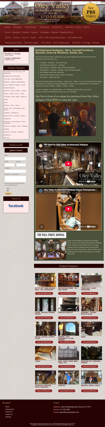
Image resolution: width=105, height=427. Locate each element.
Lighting (6, 129)
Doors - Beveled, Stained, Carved (45, 313)
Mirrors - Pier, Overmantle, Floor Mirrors (66, 338)
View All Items (44, 293)
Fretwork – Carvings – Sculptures (14, 132)
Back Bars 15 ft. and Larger (12, 76)
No (8, 191)
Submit (8, 193)
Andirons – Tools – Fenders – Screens (15, 91)
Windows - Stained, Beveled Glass (88, 313)
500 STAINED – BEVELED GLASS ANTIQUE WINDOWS (57, 68)
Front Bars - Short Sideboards (88, 288)
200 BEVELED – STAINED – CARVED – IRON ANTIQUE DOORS (60, 70)
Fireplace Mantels (9, 88)
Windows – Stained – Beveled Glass (57, 32)
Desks (5, 102)
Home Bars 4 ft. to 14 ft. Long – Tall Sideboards (14, 72)
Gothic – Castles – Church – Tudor (20, 37)
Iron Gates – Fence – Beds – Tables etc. (15, 97)
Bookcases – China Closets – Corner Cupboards (14, 122)
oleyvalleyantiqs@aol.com (69, 412)
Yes (8, 188)
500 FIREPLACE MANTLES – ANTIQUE (52, 65)
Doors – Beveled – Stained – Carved (21, 32)
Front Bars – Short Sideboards (55, 42)
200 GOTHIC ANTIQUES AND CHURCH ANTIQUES (56, 75)
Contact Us (57, 27)
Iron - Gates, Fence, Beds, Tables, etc (68, 361)
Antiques (18, 27)
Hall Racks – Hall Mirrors (11, 113)
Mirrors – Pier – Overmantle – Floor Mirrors (14, 109)
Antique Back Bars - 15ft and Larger (68, 288)
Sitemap (8, 417)
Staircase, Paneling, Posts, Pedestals (43, 386)
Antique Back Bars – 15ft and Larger (21, 42)
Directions (44, 27)
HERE (55, 99)
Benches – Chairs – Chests (77, 27)
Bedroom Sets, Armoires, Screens (91, 361)
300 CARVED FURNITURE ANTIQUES (52, 72)
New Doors (7, 135)
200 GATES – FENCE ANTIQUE (50, 77)
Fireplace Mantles (65, 312)
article (99, 249)
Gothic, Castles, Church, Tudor (45, 337)
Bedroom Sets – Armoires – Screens (14, 116)
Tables (6, 99)
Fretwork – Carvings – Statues (85, 42)
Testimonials (31, 27)
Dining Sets (7, 119)
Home (7, 27)
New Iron (6, 138)
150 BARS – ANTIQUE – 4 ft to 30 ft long (53, 63)
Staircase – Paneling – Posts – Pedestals (16, 126)
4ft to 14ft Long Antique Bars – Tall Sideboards (60, 37)
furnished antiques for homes (52, 81)
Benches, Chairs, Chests (90, 385)
